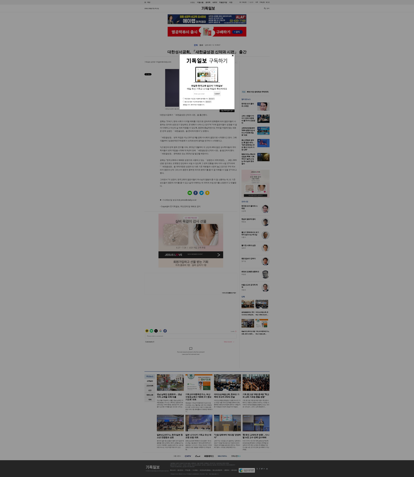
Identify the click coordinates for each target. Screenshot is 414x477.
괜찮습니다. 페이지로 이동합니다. (194, 105)
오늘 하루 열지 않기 (227, 110)
